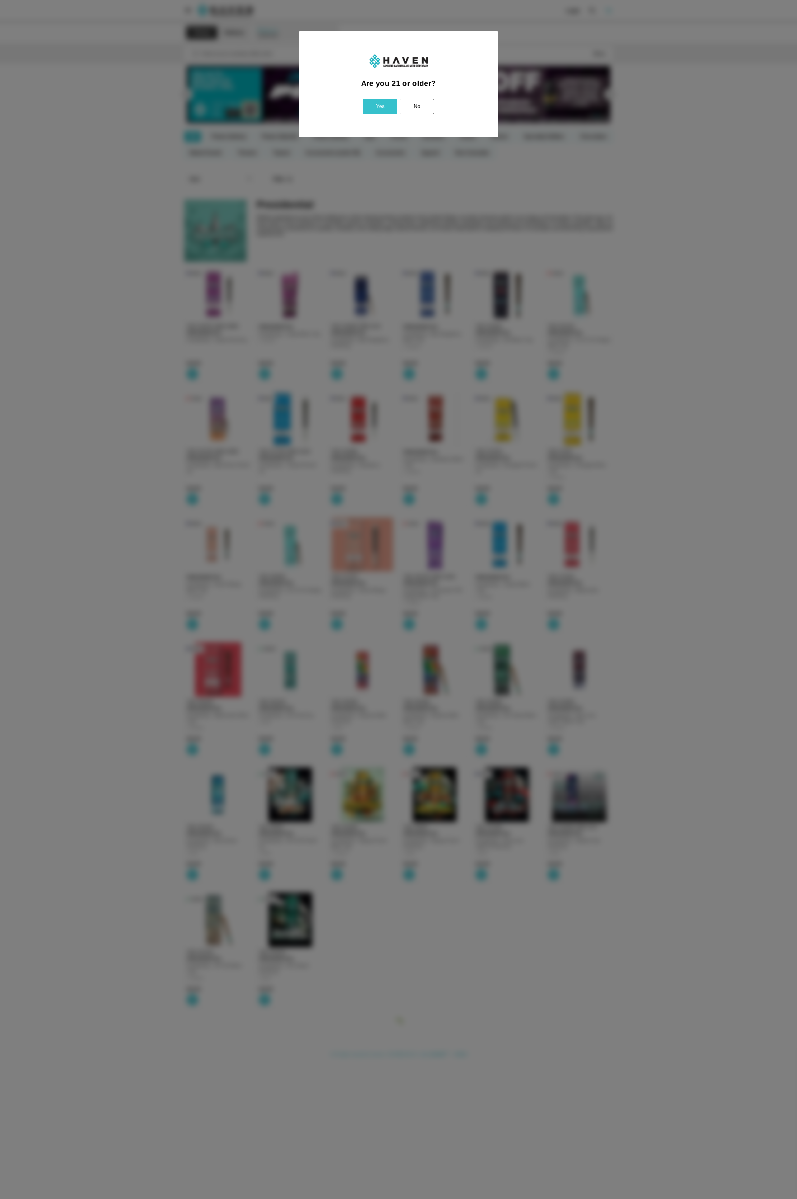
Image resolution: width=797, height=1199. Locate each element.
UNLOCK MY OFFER (741, 1146)
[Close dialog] (782, 1057)
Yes (380, 106)
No (417, 106)
